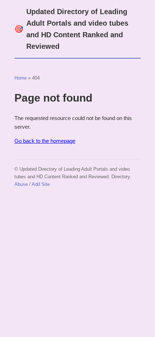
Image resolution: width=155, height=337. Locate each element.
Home (20, 78)
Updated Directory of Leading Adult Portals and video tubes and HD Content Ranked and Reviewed (71, 29)
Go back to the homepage (44, 141)
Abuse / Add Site (32, 184)
